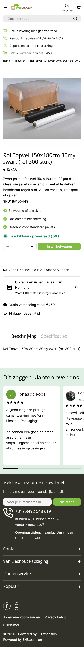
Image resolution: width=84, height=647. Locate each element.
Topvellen (20, 60)
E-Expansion (32, 640)
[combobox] (42, 18)
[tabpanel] (42, 349)
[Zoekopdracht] (75, 18)
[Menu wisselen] (5, 7)
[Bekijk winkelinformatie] (75, 287)
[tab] (23, 337)
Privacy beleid (55, 617)
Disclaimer (11, 625)
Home (6, 60)
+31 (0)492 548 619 (49, 38)
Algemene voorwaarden (21, 617)
